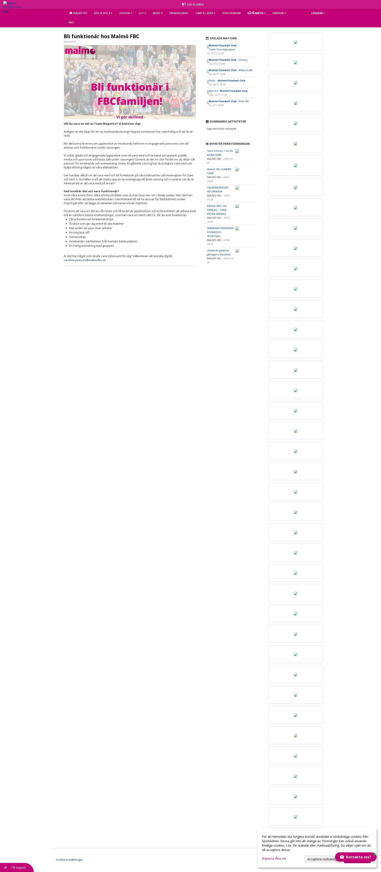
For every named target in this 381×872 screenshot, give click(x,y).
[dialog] (317, 848)
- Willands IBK (231, 70)
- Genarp (228, 59)
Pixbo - (227, 80)
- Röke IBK (229, 101)
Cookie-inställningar (69, 860)
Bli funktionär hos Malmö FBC (101, 36)
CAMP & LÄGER (204, 13)
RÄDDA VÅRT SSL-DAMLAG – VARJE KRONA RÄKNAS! (217, 209)
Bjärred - (228, 90)
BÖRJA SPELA (102, 13)
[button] (356, 857)
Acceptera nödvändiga (323, 859)
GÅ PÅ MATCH (255, 13)
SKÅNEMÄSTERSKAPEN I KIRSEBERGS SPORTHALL (220, 232)
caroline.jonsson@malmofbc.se (85, 260)
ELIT (141, 13)
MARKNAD (278, 13)
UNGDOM (124, 13)
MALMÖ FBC (80, 13)
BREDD (156, 13)
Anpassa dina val (274, 859)
